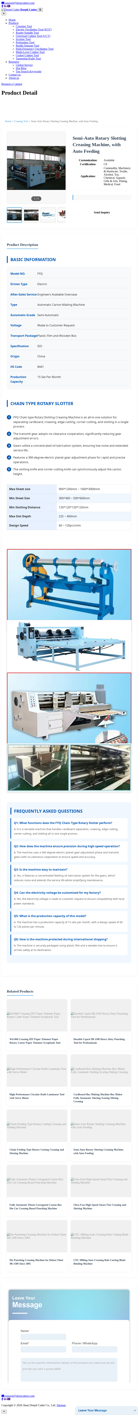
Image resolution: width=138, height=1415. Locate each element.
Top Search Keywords (28, 71)
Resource (14, 61)
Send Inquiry (102, 212)
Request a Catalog (11, 84)
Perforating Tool (25, 42)
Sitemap (61, 1405)
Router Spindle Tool (27, 32)
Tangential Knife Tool (28, 58)
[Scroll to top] (4, 1412)
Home (12, 19)
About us (14, 77)
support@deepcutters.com (19, 2)
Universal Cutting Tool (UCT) (33, 35)
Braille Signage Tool (27, 45)
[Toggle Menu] (40, 10)
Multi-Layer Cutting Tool (30, 52)
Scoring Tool (23, 39)
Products (14, 23)
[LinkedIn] (5, 6)
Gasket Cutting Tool (27, 55)
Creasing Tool (24, 26)
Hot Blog (21, 68)
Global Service (24, 65)
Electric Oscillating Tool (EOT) (34, 29)
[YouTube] (8, 6)
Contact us (15, 74)
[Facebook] (2, 6)
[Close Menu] (3, 13)
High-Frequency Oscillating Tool (34, 48)
